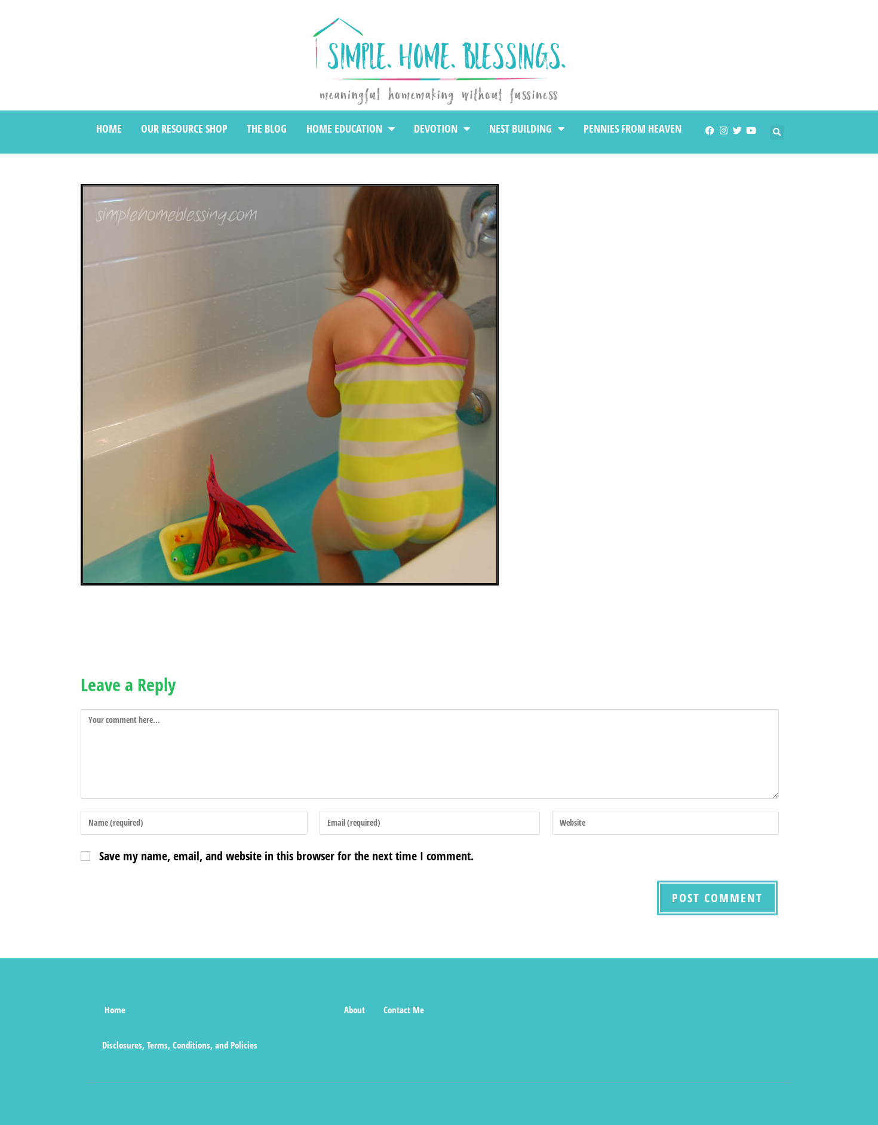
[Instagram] (724, 130)
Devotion (436, 128)
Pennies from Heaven (632, 128)
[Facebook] (710, 130)
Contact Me (403, 1010)
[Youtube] (751, 130)
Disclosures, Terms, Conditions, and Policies (179, 1045)
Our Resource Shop (184, 128)
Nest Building (520, 128)
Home (109, 128)
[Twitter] (737, 130)
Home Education (344, 128)
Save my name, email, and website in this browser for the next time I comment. (286, 856)
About (354, 1010)
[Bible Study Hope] (314, 1009)
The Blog (267, 128)
